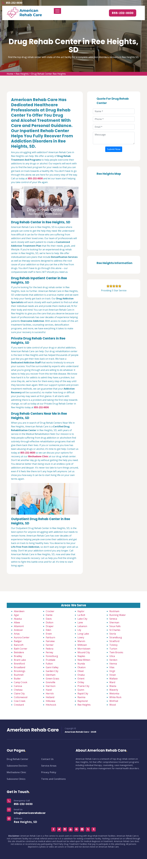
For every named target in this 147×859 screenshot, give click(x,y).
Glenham (50, 674)
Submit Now (113, 149)
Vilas (111, 667)
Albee (17, 622)
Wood (112, 704)
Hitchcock (51, 704)
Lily (79, 630)
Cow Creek (19, 701)
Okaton (82, 667)
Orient (81, 678)
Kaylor (81, 611)
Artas (17, 633)
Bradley (18, 656)
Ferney (49, 652)
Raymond (83, 701)
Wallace (113, 678)
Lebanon (82, 626)
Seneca (113, 618)
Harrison (50, 686)
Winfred (113, 701)
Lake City (82, 618)
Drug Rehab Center (17, 759)
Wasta (112, 686)
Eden (48, 630)
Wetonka (114, 693)
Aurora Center (21, 637)
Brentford (19, 663)
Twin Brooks (116, 652)
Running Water (117, 615)
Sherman (114, 622)
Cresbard (19, 704)
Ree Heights (22, 73)
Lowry (81, 637)
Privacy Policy (48, 772)
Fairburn (50, 637)
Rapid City (83, 693)
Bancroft (18, 644)
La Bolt (81, 615)
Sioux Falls (115, 626)
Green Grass (52, 678)
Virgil (112, 671)
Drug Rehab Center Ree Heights (48, 73)
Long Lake (83, 633)
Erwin (49, 633)
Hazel (49, 689)
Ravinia (81, 697)
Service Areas (48, 765)
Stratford (114, 641)
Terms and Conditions (53, 778)
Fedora (49, 648)
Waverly (113, 689)
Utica (112, 656)
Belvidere (19, 652)
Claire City (19, 693)
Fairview (50, 641)
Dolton (49, 622)
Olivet (81, 671)
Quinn (81, 689)
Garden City (52, 671)
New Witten (84, 659)
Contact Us (47, 759)
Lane (80, 622)
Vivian (112, 674)
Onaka (81, 674)
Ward (112, 682)
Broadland (19, 667)
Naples (81, 656)
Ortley (81, 682)
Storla (112, 633)
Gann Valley (52, 667)
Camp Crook (20, 682)
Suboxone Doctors (17, 765)
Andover (18, 630)
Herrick (50, 693)
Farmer (50, 644)
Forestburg (52, 656)
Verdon (113, 659)
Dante (49, 615)
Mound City (84, 652)
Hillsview (50, 701)
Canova (18, 686)
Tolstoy (113, 644)
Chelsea (18, 689)
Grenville (50, 682)
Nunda (81, 663)
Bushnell (18, 674)
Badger (18, 641)
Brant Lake (20, 659)
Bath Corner (20, 648)
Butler (17, 678)
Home (10, 73)
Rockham (114, 611)
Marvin (81, 641)
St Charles (114, 630)
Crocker (50, 611)
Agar (16, 615)
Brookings (19, 671)
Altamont (19, 626)
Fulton (49, 663)
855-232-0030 (14, 2)
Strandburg (115, 637)
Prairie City (83, 686)
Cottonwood (20, 697)
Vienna (113, 663)
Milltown (82, 644)
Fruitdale (50, 659)
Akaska (18, 618)
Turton (113, 648)
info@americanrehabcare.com (33, 813)
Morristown (84, 648)
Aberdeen (19, 611)
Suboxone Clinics (16, 778)
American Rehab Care (33, 730)
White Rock (115, 697)
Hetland (50, 697)
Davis (49, 618)
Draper (50, 626)
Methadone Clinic (16, 772)
